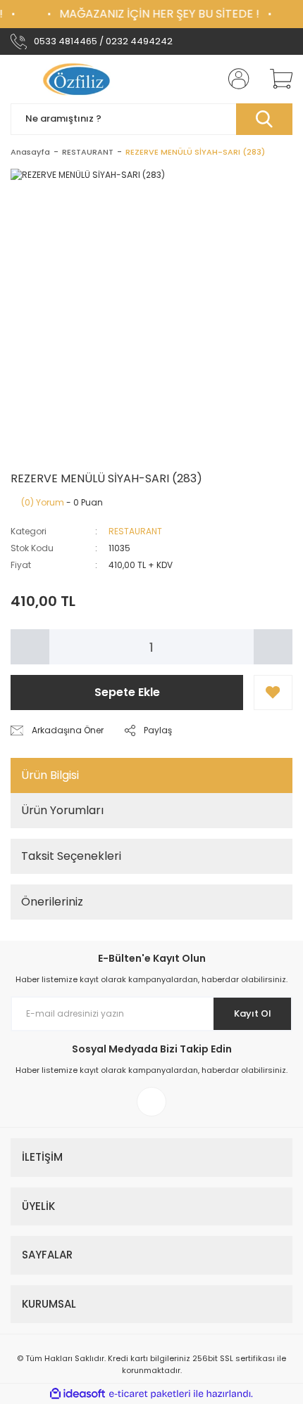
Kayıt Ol (252, 1013)
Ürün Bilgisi (50, 775)
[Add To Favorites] (273, 692)
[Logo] (79, 79)
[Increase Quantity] (273, 646)
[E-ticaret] (150, 1394)
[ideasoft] (77, 1393)
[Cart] (276, 78)
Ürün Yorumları (62, 810)
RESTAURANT (135, 531)
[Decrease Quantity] (30, 646)
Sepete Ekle (127, 692)
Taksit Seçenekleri (71, 856)
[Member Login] (234, 78)
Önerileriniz (52, 902)
